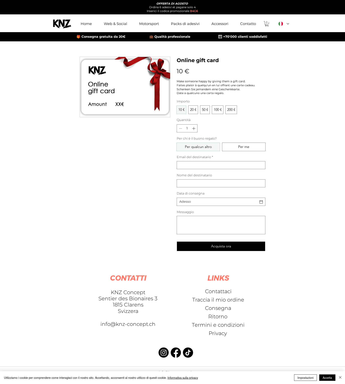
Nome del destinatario (194, 175)
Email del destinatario (195, 157)
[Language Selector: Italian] (283, 23)
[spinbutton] (187, 128)
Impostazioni (305, 378)
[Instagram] (164, 352)
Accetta (327, 378)
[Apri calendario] (261, 201)
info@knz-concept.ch (128, 324)
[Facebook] (176, 352)
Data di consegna (190, 193)
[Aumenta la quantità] (194, 128)
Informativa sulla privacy (183, 378)
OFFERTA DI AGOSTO (172, 3)
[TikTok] (188, 352)
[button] (267, 23)
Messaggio (185, 212)
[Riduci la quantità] (180, 128)
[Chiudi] (340, 377)
